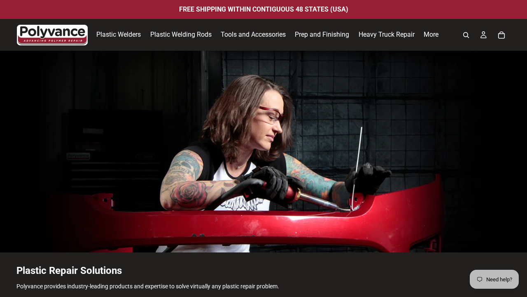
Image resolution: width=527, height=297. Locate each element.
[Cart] (501, 35)
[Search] (466, 35)
